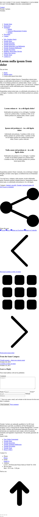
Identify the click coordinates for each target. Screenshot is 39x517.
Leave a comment (8, 187)
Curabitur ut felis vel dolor (8, 364)
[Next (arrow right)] (2, 516)
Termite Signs (8, 441)
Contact (2, 7)
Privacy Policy (8, 449)
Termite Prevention (9, 446)
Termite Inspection (9, 443)
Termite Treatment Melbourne (13, 444)
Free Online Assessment (11, 439)
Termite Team (8, 448)
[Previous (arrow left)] (1, 516)
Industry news (10, 185)
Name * (2, 392)
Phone (6, 458)
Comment (3, 376)
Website (27, 394)
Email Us (6, 461)
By (21, 185)
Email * (32, 392)
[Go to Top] (19, 512)
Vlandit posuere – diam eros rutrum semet (12, 360)
